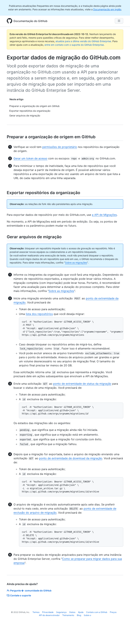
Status (72, 612)
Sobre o (87, 615)
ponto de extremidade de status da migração (82, 383)
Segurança (61, 612)
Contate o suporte (20, 595)
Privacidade (47, 612)
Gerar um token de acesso (30, 158)
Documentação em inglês (107, 9)
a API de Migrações (104, 214)
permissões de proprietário (59, 147)
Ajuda (80, 612)
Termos (35, 612)
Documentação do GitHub (30, 21)
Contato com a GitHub (96, 612)
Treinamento (68, 615)
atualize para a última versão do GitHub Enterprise (83, 41)
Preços (113, 612)
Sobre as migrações (76, 262)
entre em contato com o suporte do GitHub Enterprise (74, 44)
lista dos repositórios (39, 314)
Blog (79, 615)
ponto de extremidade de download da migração (70, 458)
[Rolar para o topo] (122, 621)
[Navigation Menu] (119, 21)
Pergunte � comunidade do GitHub (30, 590)
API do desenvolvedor (49, 615)
